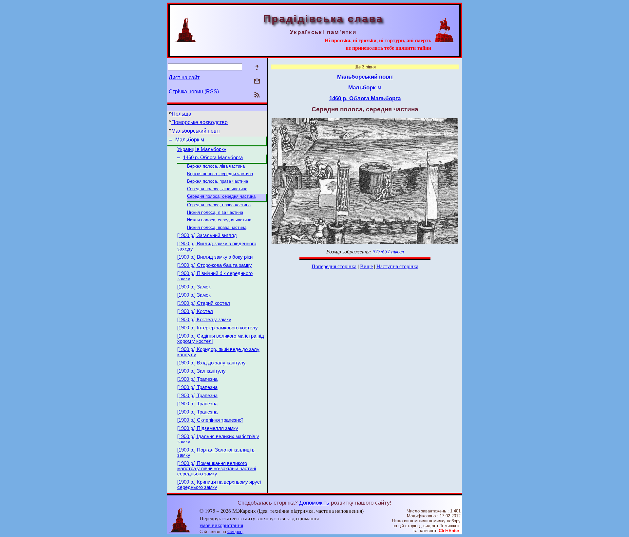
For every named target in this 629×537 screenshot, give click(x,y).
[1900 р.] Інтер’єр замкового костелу (217, 327)
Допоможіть (314, 502)
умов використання (221, 525)
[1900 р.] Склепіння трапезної (210, 420)
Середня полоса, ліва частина (217, 188)
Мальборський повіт (195, 131)
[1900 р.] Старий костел (203, 303)
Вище (366, 266)
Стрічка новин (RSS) (194, 91)
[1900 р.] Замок (194, 286)
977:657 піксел (388, 251)
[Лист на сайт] (257, 81)
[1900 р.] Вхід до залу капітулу (211, 362)
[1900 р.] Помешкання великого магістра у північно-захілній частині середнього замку (216, 468)
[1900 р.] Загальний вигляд (207, 235)
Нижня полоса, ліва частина (215, 212)
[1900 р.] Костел (195, 311)
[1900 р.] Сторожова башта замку (214, 265)
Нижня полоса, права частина (216, 227)
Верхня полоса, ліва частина (216, 166)
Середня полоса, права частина (219, 204)
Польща (181, 114)
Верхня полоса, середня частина (220, 173)
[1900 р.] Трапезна (197, 379)
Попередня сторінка (334, 266)
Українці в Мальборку (201, 149)
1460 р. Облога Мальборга (213, 157)
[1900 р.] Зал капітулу (201, 371)
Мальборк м (189, 139)
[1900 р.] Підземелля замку (207, 428)
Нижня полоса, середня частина (219, 219)
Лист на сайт (184, 77)
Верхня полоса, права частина (217, 181)
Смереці (235, 531)
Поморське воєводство (199, 122)
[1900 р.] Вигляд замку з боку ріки (215, 257)
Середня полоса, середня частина (221, 196)
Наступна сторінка (397, 266)
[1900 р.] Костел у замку (204, 319)
